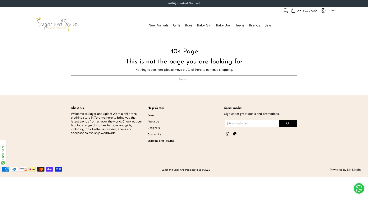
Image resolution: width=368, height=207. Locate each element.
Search (152, 115)
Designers (154, 128)
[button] (304, 10)
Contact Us (154, 134)
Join (287, 123)
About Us (153, 121)
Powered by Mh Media (345, 170)
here (198, 70)
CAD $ (332, 10)
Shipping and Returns (161, 140)
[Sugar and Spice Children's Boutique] (56, 25)
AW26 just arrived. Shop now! (184, 3)
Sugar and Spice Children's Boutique (181, 169)
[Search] (286, 10)
